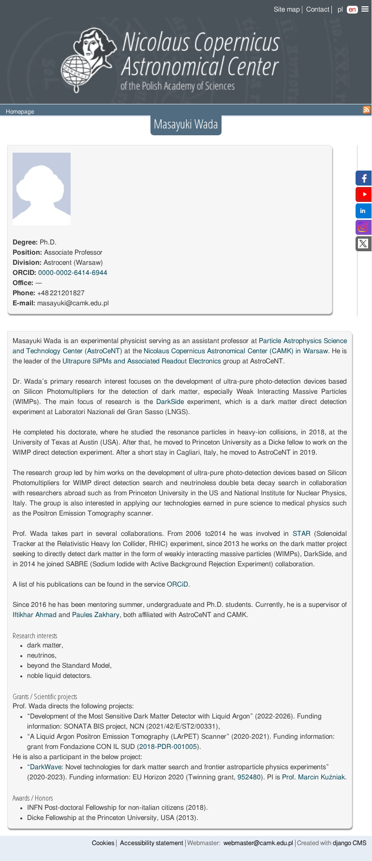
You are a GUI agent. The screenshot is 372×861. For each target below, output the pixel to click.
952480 (249, 777)
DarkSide (170, 402)
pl (340, 9)
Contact (317, 9)
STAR (302, 534)
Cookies (103, 843)
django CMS (350, 843)
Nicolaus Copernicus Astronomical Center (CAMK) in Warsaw (236, 351)
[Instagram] (363, 230)
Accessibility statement (151, 843)
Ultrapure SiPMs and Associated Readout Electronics (141, 361)
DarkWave (45, 767)
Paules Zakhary (95, 615)
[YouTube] (365, 197)
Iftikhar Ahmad (35, 615)
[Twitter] (363, 246)
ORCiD (177, 584)
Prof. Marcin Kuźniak (313, 777)
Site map (287, 9)
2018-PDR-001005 (168, 747)
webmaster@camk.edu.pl (258, 843)
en (352, 9)
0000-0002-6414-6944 (72, 273)
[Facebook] (363, 180)
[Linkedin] (363, 213)
